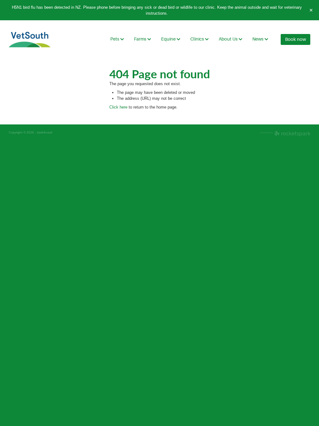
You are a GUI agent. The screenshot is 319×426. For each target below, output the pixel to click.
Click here (118, 106)
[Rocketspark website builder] (285, 134)
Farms (140, 38)
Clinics (197, 38)
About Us (229, 38)
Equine (169, 38)
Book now (295, 39)
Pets (115, 38)
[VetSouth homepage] (39, 39)
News (258, 38)
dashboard (44, 132)
